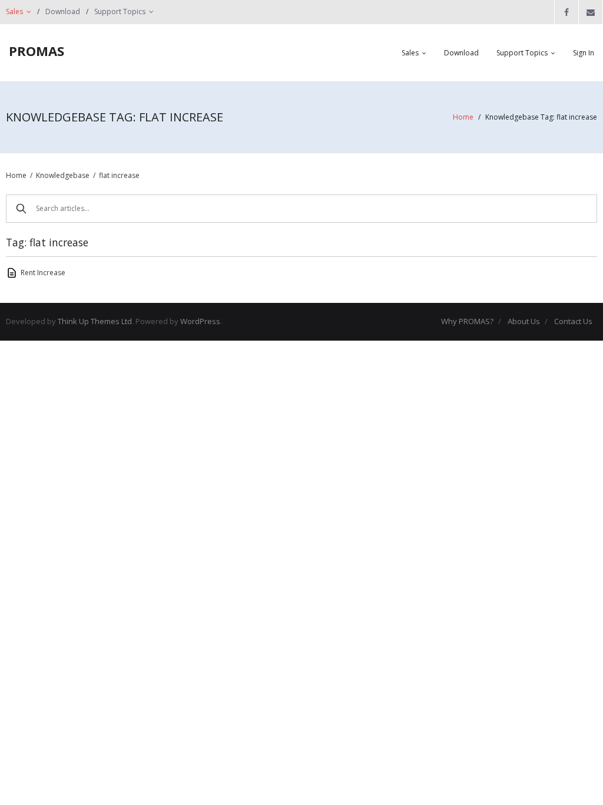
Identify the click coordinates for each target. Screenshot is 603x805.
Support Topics (119, 11)
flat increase (119, 175)
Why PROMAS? (467, 321)
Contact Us (573, 321)
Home (463, 117)
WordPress (200, 321)
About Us (524, 321)
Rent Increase (43, 273)
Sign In (583, 53)
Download (62, 11)
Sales (14, 11)
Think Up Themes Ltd (95, 321)
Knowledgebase (63, 175)
